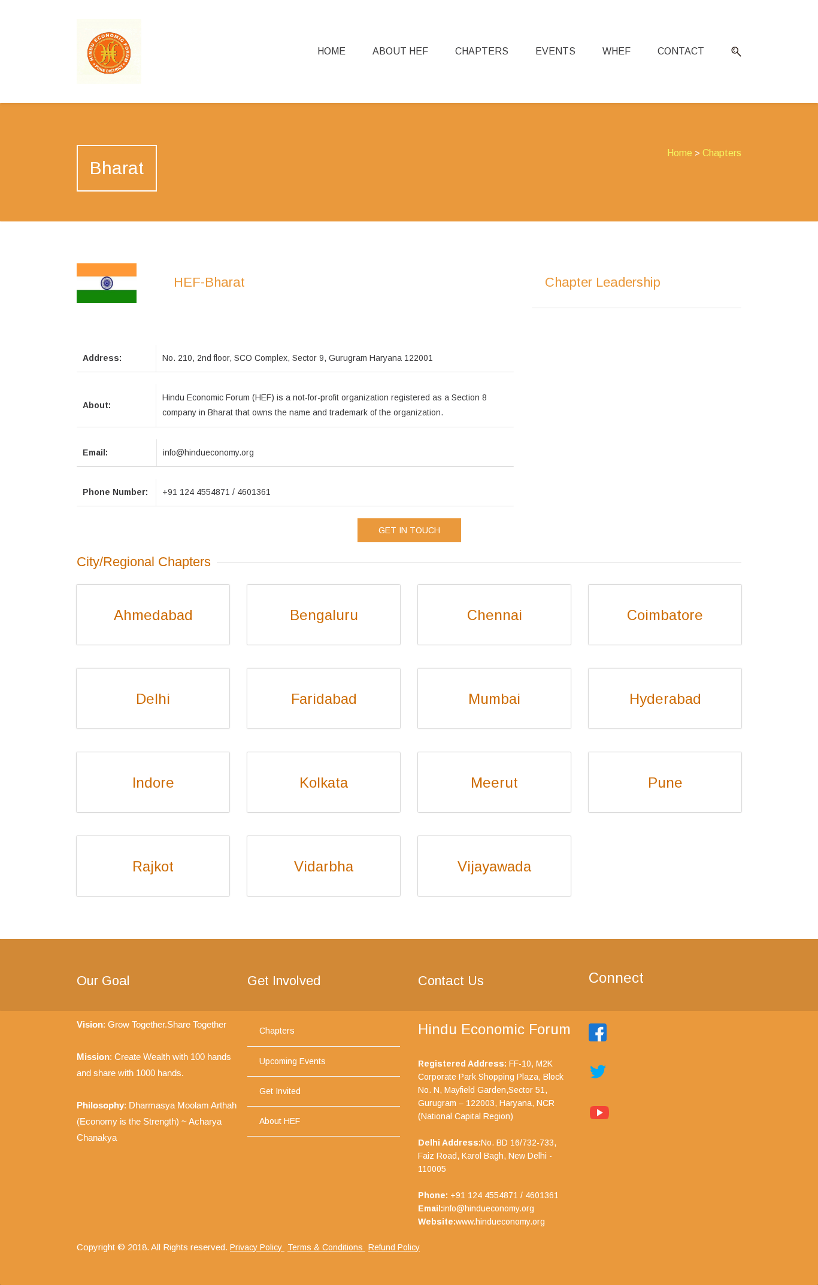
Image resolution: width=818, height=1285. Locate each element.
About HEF (279, 1121)
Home (679, 153)
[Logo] (109, 51)
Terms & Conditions (326, 1247)
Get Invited (280, 1091)
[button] (731, 52)
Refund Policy (394, 1247)
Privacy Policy (257, 1247)
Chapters (721, 153)
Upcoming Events (292, 1061)
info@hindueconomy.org (488, 1208)
